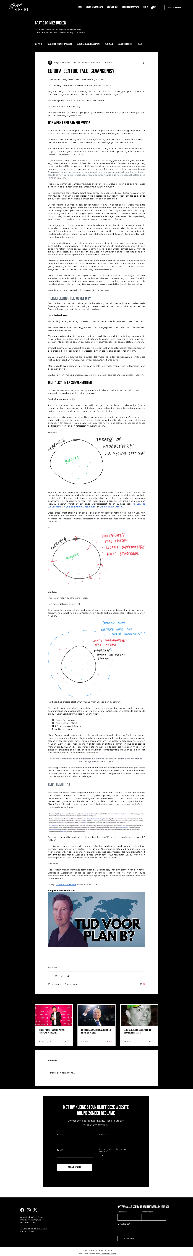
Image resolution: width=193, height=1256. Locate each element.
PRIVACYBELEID (27, 1231)
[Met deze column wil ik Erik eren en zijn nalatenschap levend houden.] (139, 1015)
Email (59, 1150)
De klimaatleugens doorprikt (88, 44)
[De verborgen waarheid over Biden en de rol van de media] (96, 1015)
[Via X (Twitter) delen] (55, 976)
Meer (140, 44)
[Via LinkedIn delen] (62, 976)
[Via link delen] (68, 976)
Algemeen (109, 44)
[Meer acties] (143, 62)
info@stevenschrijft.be (30, 1220)
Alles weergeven (150, 999)
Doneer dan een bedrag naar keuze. (67, 32)
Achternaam (104, 1135)
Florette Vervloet (108, 1254)
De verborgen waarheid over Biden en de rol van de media (96, 1031)
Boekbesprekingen (125, 44)
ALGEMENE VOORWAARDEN (33, 1229)
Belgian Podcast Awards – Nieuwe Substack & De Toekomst (52, 1031)
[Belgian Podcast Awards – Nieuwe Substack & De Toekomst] (53, 1015)
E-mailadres (123, 1224)
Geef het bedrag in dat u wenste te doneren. (114, 1150)
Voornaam (61, 1135)
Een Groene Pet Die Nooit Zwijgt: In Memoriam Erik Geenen (137, 1031)
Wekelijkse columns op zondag (60, 44)
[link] (153, 7)
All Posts (38, 44)
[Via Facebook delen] (49, 976)
